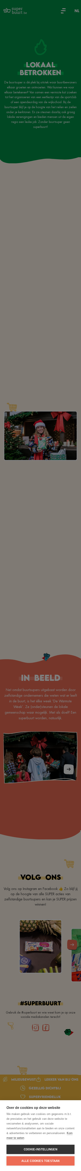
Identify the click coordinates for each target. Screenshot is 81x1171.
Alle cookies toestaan (40, 1161)
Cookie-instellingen (40, 1149)
